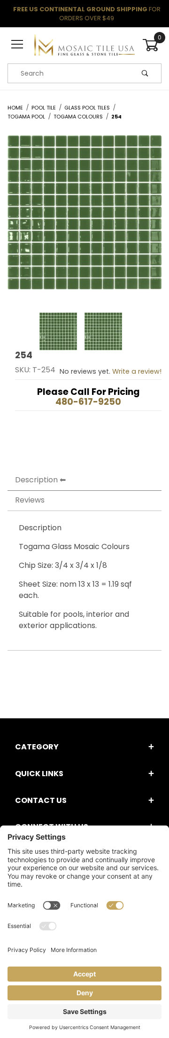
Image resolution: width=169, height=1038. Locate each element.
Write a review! (136, 371)
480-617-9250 (88, 401)
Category (37, 746)
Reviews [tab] (30, 500)
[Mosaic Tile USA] (84, 44)
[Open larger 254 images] (84, 219)
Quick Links (39, 773)
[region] (84, 331)
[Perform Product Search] (145, 73)
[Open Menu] (17, 45)
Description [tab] (36, 479)
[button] (58, 331)
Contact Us (41, 800)
